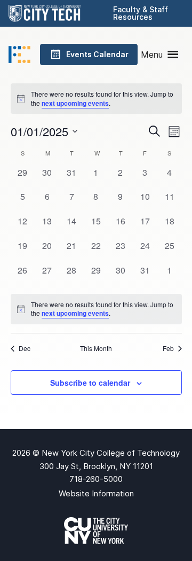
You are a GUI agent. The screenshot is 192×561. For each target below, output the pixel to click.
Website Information (96, 493)
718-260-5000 (96, 479)
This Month (96, 348)
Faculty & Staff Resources (140, 13)
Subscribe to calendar (90, 382)
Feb (168, 348)
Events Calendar (97, 54)
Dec (24, 348)
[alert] (96, 309)
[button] (152, 54)
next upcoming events (75, 103)
